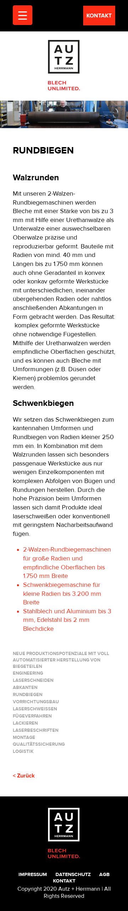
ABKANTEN (25, 687)
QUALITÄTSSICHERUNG (39, 744)
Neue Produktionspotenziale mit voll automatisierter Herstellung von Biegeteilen (61, 660)
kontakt (99, 15)
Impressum (32, 874)
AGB (104, 874)
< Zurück (24, 775)
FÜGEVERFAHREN (32, 716)
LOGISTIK (23, 751)
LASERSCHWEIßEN (35, 709)
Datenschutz (73, 874)
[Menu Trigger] (22, 15)
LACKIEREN (25, 723)
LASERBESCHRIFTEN (35, 730)
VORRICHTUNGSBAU (36, 702)
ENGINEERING (28, 673)
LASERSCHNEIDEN (33, 680)
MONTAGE (24, 737)
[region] (64, 114)
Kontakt (64, 881)
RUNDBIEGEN (27, 695)
